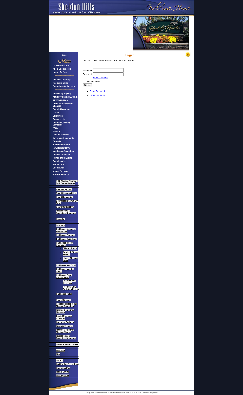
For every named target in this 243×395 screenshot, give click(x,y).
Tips (58, 354)
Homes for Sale (60, 72)
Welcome (60, 350)
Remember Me (93, 81)
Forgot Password (97, 91)
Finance (56, 131)
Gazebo (59, 360)
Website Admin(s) (61, 174)
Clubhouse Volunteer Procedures (66, 230)
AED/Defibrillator (61, 100)
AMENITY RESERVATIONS (65, 97)
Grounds (57, 141)
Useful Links (58, 168)
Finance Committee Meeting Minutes (65, 331)
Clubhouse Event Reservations (64, 276)
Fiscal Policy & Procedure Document (66, 212)
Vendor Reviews (60, 171)
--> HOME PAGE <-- (62, 65)
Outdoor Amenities (61, 154)
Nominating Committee (63, 151)
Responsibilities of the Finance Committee (66, 305)
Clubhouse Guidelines (66, 239)
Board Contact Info (65, 207)
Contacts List (59, 119)
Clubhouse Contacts (65, 235)
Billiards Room (70, 248)
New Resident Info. (61, 148)
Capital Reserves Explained (64, 317)
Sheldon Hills (102, 393)
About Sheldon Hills (62, 69)
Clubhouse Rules (64, 294)
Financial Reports (64, 326)
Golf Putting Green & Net (67, 364)
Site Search (58, 164)
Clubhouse (58, 116)
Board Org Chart (64, 189)
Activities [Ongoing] (62, 94)
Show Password (100, 78)
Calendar (57, 112)
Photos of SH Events (62, 158)
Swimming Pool (63, 368)
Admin (155, 393)
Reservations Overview (69, 282)
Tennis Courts (62, 372)
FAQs (55, 128)
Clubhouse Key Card (66, 265)
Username (87, 70)
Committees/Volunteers (64, 86)
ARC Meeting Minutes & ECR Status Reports (67, 182)
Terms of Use (147, 393)
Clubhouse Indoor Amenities (64, 244)
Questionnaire (59, 161)
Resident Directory (62, 80)
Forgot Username (97, 95)
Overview (60, 225)
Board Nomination (64, 197)
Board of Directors (61, 109)
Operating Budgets (65, 322)
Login (64, 55)
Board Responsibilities (66, 193)
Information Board (61, 145)
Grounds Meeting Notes (67, 344)
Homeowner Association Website (119, 393)
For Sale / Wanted (61, 135)
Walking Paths (62, 375)
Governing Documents (63, 138)
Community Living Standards (61, 123)
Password (87, 74)
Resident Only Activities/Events (71, 288)
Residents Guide (60, 83)
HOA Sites (137, 393)
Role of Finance (63, 300)
